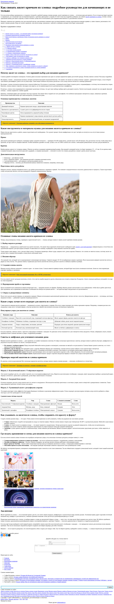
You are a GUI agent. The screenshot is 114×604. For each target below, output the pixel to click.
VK (21, 599)
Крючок (8, 40)
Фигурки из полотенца (21, 596)
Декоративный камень (83, 591)
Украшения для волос (97, 594)
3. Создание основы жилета (13, 49)
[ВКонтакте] (2, 535)
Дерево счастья (108, 591)
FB (23, 599)
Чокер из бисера (40, 596)
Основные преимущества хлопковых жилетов (18, 35)
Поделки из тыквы (38, 594)
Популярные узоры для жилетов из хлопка (17, 56)
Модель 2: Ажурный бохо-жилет (15, 62)
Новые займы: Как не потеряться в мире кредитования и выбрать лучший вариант (41, 582)
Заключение (9, 69)
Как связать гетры (30, 593)
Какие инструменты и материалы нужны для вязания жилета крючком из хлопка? (28, 37)
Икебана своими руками (18, 593)
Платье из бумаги (16, 594)
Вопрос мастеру (14, 599)
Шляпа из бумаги (49, 596)
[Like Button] (1, 537)
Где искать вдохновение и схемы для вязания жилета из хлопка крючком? (26, 67)
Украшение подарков (85, 594)
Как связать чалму (62, 593)
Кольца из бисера (81, 593)
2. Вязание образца (11, 48)
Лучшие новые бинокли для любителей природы (28, 577)
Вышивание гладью (43, 591)
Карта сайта (4, 599)
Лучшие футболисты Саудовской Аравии (33, 575)
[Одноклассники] (4, 535)
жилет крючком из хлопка (93, 17)
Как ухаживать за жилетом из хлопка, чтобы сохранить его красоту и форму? (27, 66)
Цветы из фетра (31, 596)
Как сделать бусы (72, 593)
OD (26, 599)
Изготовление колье (6, 593)
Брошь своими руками (31, 591)
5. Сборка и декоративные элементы (16, 53)
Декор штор (101, 591)
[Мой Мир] (7, 535)
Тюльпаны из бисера (73, 594)
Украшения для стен (8, 596)
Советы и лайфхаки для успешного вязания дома (19, 58)
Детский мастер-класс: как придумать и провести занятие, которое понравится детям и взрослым (33, 488)
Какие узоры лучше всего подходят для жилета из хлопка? (22, 54)
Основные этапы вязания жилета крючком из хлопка (20, 45)
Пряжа (7, 38)
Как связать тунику (52, 593)
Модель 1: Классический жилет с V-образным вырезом (21, 61)
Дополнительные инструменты (14, 41)
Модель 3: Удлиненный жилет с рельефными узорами (20, 64)
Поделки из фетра (48, 594)
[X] (9, 535)
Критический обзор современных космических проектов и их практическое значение (30, 507)
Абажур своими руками (7, 591)
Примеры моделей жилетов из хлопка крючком (19, 59)
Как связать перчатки (40, 593)
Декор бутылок (93, 591)
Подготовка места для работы (13, 43)
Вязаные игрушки (72, 591)
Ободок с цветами (104, 593)
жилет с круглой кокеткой (84, 247)
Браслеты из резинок (19, 591)
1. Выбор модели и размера (13, 46)
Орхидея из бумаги (6, 594)
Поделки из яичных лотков (60, 594)
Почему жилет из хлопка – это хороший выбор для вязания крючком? (24, 33)
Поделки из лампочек (27, 594)
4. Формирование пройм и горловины (16, 51)
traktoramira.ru (61, 602)
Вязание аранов (53, 591)
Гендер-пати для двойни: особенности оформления (19, 470)
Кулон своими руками (93, 593)
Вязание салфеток (62, 591)
